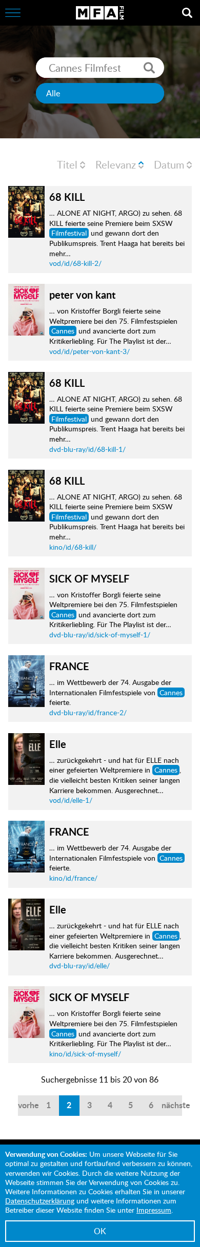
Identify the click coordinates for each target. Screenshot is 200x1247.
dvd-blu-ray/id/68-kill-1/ (87, 449)
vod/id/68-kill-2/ (75, 263)
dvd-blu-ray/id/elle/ (79, 965)
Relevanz (115, 164)
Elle (57, 744)
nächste (172, 1105)
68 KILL (67, 197)
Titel (67, 164)
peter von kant (82, 294)
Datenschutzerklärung (39, 1201)
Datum (169, 164)
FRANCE (69, 666)
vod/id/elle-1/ (70, 800)
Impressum (153, 1210)
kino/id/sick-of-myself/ (85, 1053)
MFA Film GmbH (100, 12)
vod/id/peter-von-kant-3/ (89, 351)
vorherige (28, 1105)
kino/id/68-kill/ (72, 547)
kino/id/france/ (73, 878)
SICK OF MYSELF (89, 578)
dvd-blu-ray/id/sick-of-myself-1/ (99, 634)
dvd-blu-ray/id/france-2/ (88, 712)
